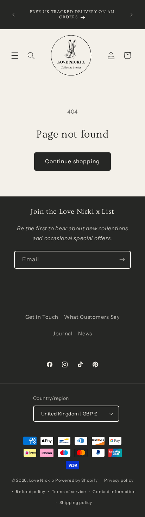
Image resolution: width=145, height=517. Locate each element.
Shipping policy (75, 502)
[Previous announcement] (13, 15)
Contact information (114, 491)
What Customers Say (92, 317)
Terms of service (69, 491)
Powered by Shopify (76, 480)
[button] (15, 55)
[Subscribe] (122, 260)
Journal (62, 333)
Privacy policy (118, 480)
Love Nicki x (42, 480)
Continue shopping (72, 161)
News (85, 333)
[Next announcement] (131, 15)
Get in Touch (42, 317)
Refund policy (30, 491)
